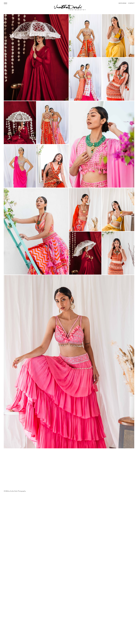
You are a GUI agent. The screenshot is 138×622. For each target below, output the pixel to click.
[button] (5, 3)
